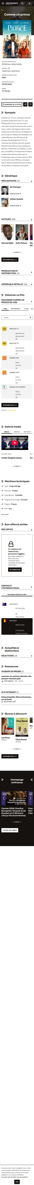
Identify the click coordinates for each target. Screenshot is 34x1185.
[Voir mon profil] (29, 4)
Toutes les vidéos (10, 830)
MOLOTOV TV (14, 329)
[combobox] (17, 317)
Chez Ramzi (21, 739)
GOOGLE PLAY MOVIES (17, 387)
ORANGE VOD (14, 358)
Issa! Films (15, 71)
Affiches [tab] (27, 432)
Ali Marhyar (6, 64)
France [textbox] (6, 317)
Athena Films (19, 625)
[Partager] (25, 104)
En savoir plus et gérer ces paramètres (14, 1177)
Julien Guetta (17, 64)
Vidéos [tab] (6, 432)
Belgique (13, 621)
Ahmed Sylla (7, 243)
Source (4, 410)
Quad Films (6, 71)
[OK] (17, 1182)
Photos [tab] (17, 432)
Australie (14, 604)
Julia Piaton (21, 243)
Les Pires (5, 738)
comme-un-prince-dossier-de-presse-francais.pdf (16, 677)
